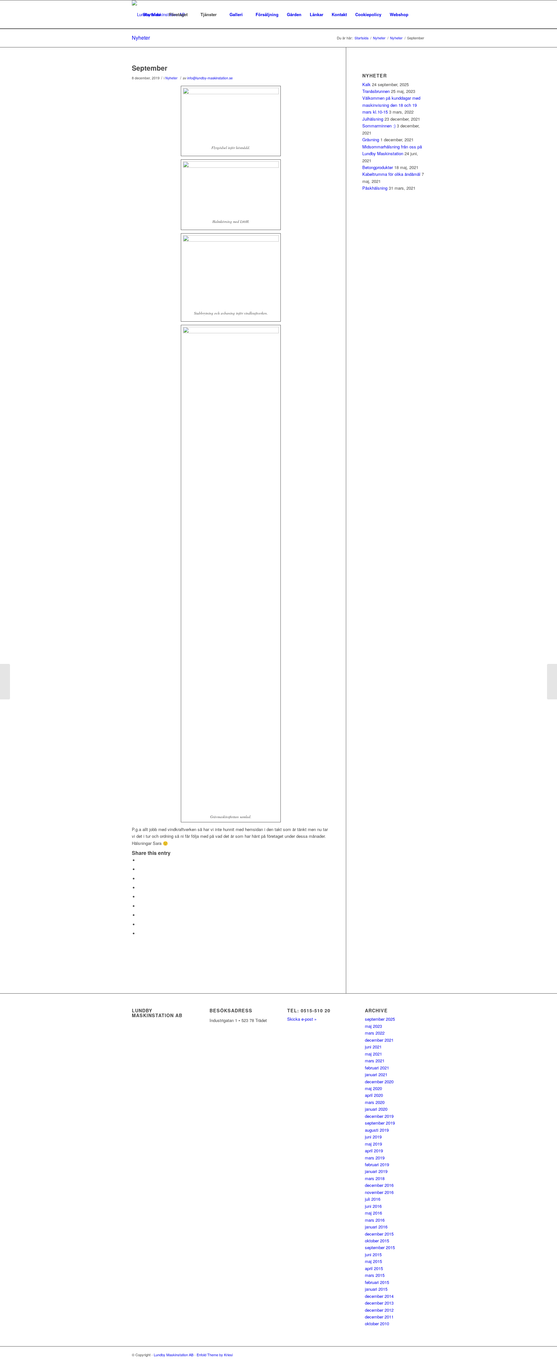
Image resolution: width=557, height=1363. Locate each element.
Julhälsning (372, 119)
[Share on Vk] (140, 915)
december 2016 (379, 1185)
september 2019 (380, 1123)
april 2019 (374, 1151)
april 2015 (374, 1268)
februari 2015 (377, 1282)
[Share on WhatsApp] (140, 879)
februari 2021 (377, 1068)
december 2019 (379, 1116)
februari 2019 (377, 1164)
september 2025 (380, 1019)
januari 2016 (376, 1227)
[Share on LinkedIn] (140, 897)
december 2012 (379, 1310)
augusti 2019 (377, 1130)
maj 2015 (373, 1261)
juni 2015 (373, 1254)
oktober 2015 (377, 1241)
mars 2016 (375, 1220)
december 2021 (379, 1040)
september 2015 (380, 1247)
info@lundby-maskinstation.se (210, 77)
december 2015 (379, 1234)
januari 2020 (376, 1109)
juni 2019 (373, 1137)
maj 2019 (373, 1144)
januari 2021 (376, 1074)
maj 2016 (373, 1213)
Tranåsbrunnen (376, 91)
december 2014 (379, 1296)
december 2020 (379, 1081)
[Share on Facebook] (140, 860)
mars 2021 (375, 1060)
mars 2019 (375, 1158)
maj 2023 (373, 1026)
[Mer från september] (5, 681)
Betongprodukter (377, 167)
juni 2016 (373, 1206)
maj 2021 (373, 1054)
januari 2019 (376, 1171)
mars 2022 (375, 1033)
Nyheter (141, 37)
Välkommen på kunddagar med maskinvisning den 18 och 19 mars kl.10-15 (391, 105)
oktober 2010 (377, 1323)
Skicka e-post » (302, 1019)
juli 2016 (372, 1199)
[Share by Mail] (140, 933)
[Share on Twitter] (140, 869)
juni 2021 (373, 1047)
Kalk (366, 84)
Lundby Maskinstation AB (173, 1354)
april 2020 (374, 1095)
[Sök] (419, 14)
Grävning (370, 139)
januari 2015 (376, 1289)
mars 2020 (375, 1102)
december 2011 (379, 1317)
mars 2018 (375, 1178)
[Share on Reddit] (140, 924)
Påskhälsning (374, 188)
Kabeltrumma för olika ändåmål (391, 174)
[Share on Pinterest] (140, 888)
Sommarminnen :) (379, 126)
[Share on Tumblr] (140, 906)
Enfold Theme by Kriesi (215, 1354)
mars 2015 (375, 1275)
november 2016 (379, 1192)
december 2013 (379, 1303)
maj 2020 (373, 1088)
